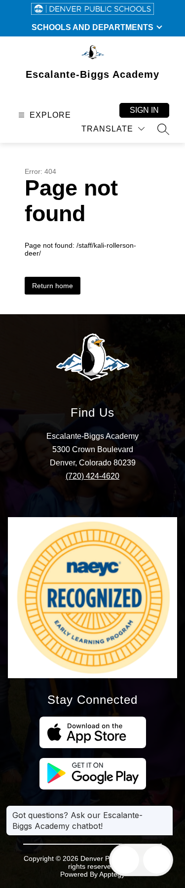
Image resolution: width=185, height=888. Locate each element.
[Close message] (165, 810)
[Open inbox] (125, 860)
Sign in (144, 110)
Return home (52, 286)
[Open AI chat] (157, 860)
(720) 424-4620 (92, 476)
